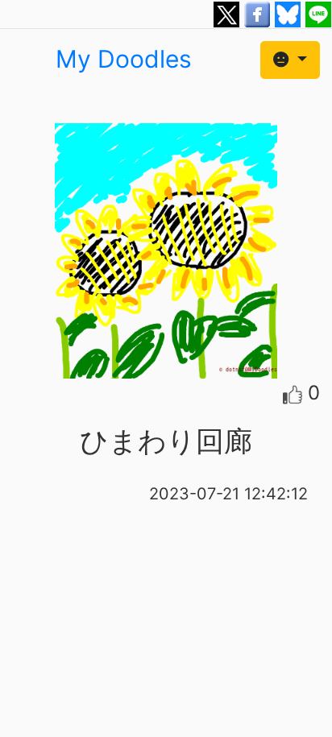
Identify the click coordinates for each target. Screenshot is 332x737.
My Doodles (124, 58)
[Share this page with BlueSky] (290, 13)
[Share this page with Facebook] (259, 13)
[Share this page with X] (229, 13)
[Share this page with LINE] (318, 13)
